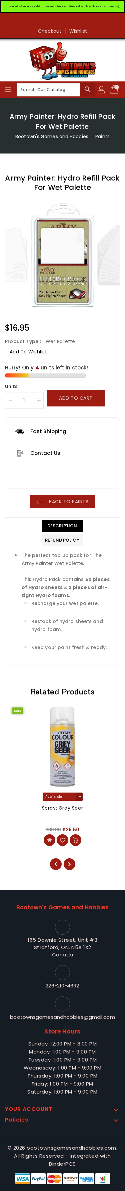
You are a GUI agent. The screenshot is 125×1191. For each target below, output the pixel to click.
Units (11, 386)
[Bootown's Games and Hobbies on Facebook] (63, 21)
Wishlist (78, 31)
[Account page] (101, 89)
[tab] (62, 526)
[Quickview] (49, 840)
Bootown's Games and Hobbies (51, 136)
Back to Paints (68, 501)
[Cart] (115, 89)
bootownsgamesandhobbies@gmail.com (62, 1016)
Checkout (49, 31)
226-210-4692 (62, 985)
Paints (102, 136)
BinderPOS (62, 1163)
